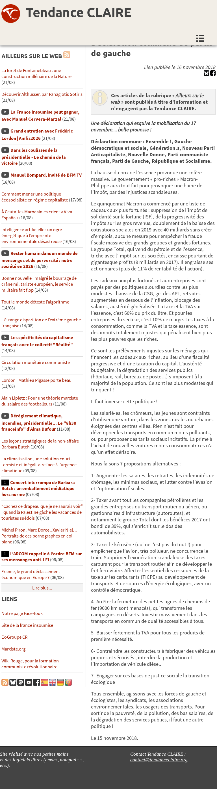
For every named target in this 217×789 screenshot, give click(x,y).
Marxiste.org (13, 649)
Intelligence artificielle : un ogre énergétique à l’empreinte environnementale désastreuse (31, 235)
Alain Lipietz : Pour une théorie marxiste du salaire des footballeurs (39, 401)
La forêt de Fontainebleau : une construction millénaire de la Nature (36, 73)
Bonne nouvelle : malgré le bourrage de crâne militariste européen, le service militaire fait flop (39, 284)
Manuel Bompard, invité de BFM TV (46, 175)
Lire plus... (42, 588)
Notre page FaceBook (22, 613)
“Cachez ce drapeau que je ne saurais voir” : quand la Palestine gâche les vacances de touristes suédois (42, 512)
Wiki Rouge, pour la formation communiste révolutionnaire (30, 664)
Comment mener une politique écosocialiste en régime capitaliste (34, 197)
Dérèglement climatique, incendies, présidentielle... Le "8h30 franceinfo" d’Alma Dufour (38, 422)
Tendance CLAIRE (78, 12)
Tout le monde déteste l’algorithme (35, 302)
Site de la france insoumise (27, 625)
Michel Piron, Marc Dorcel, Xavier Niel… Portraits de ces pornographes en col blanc (39, 536)
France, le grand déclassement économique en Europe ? (30, 574)
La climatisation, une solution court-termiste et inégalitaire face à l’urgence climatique (39, 465)
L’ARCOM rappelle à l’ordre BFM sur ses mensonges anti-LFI (41, 557)
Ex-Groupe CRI (15, 637)
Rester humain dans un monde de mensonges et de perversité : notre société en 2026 (39, 259)
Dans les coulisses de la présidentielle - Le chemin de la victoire (33, 156)
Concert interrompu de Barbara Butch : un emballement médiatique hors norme (38, 488)
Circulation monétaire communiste (35, 362)
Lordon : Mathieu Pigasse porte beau (36, 380)
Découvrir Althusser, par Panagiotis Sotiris (42, 94)
